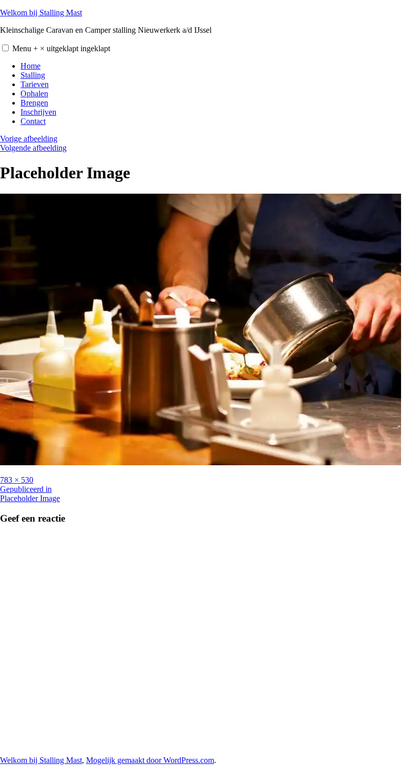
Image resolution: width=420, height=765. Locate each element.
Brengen (34, 102)
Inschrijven (38, 112)
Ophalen (34, 93)
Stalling (32, 75)
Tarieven (34, 84)
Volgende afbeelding (33, 147)
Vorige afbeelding (28, 138)
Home (30, 65)
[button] (5, 48)
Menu (61, 48)
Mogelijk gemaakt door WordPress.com (150, 760)
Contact (33, 121)
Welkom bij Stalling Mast (41, 12)
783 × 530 (16, 479)
